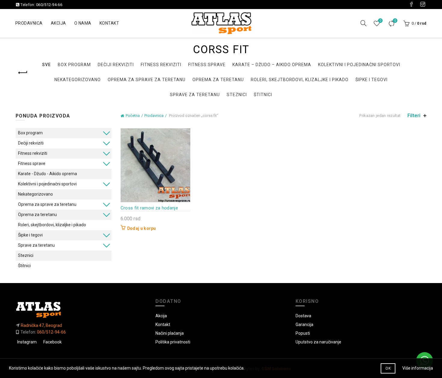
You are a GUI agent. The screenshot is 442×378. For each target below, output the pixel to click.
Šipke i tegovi (371, 79)
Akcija (58, 23)
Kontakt (109, 23)
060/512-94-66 (49, 4)
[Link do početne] (81, 309)
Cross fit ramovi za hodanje (149, 208)
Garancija (304, 324)
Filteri (413, 115)
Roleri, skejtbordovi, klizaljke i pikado (299, 79)
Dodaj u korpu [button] (141, 228)
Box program (74, 64)
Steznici (237, 94)
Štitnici (263, 94)
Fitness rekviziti (161, 64)
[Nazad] (23, 73)
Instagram (27, 342)
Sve (46, 64)
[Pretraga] (363, 23)
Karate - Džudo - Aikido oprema (47, 173)
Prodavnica (29, 23)
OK (388, 368)
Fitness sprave (207, 64)
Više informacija (417, 368)
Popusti (303, 333)
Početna (133, 115)
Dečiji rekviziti (116, 64)
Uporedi (395, 20)
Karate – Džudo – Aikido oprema (271, 64)
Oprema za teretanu (218, 79)
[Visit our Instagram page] (422, 4)
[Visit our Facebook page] (411, 4)
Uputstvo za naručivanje (318, 342)
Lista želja (380, 20)
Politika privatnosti (172, 342)
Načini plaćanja (169, 333)
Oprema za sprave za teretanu (147, 79)
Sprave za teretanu (195, 94)
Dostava (303, 315)
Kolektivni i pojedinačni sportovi (359, 64)
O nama (82, 23)
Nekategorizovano (77, 79)
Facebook (52, 342)
